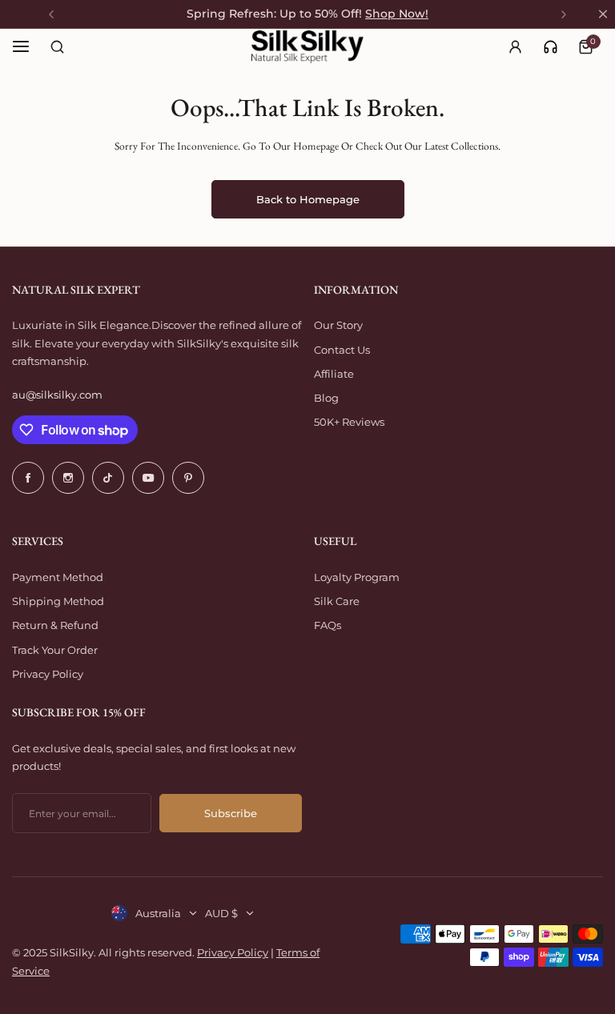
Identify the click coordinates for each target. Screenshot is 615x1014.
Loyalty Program (357, 577)
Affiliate (334, 373)
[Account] (515, 46)
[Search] (56, 46)
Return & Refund (55, 625)
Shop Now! (396, 13)
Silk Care (337, 601)
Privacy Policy (47, 673)
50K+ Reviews (349, 421)
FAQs (327, 625)
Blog (326, 397)
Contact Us (342, 349)
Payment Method (57, 577)
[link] (550, 46)
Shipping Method (58, 601)
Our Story (338, 325)
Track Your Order (55, 649)
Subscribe (230, 813)
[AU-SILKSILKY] (307, 46)
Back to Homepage (308, 199)
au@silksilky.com (57, 394)
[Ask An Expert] (550, 46)
